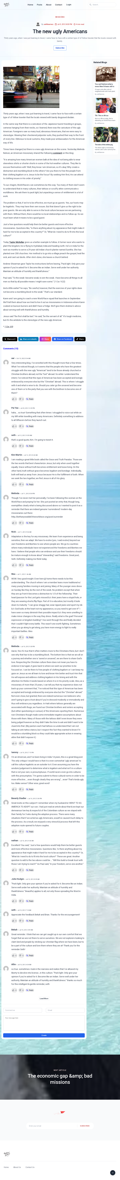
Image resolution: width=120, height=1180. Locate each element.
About (48, 5)
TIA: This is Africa (101, 115)
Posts (39, 5)
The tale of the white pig (104, 145)
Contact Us (30, 1167)
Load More (44, 998)
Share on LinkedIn (30, 339)
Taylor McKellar (16, 242)
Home (30, 5)
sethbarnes (48, 24)
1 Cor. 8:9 (9, 326)
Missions (60, 17)
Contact (58, 5)
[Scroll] (112, 1172)
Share (46, 339)
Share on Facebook (64, 339)
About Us (17, 1167)
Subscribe (60, 48)
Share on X (11, 339)
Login (68, 5)
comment (57, 153)
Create (44, 1035)
